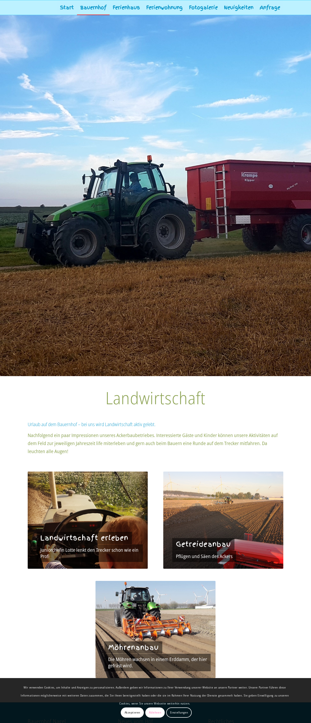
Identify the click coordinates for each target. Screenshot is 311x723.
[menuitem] (67, 7)
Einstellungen (179, 712)
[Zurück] (38, 520)
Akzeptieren (132, 712)
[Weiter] (137, 520)
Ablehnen (155, 712)
